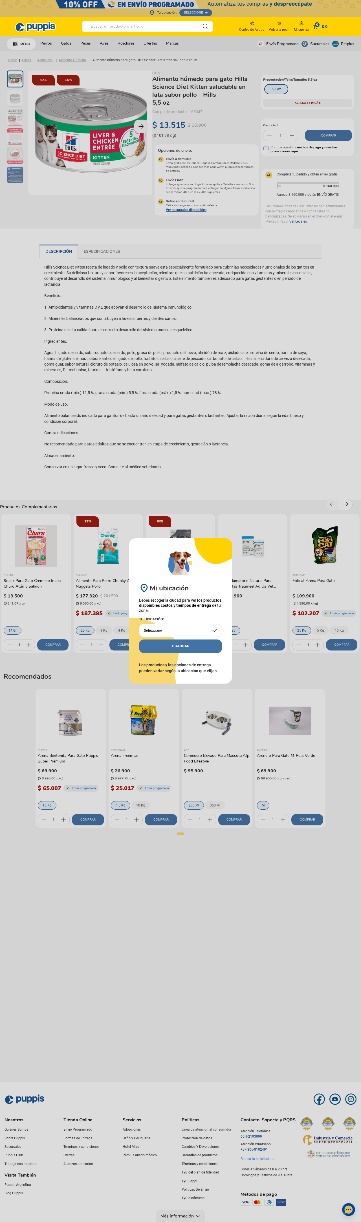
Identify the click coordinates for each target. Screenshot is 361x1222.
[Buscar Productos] (205, 26)
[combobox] (147, 26)
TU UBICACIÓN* (151, 619)
